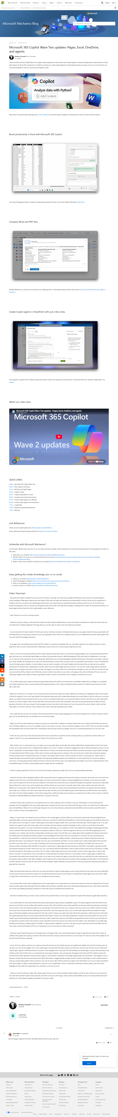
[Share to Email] (77, 1075)
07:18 (11, 500)
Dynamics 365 (62, 1090)
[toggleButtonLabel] (115, 8)
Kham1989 (16, 1033)
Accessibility (98, 1102)
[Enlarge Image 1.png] (55, 168)
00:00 (11, 484)
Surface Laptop (9, 1087)
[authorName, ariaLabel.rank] (11, 57)
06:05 (11, 497)
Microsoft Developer (82, 1087)
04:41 (11, 494)
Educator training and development (47, 1100)
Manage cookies (58, 1114)
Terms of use (66, 1114)
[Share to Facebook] (62, 1075)
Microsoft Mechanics (26, 8)
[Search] (102, 3)
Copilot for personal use (11, 1096)
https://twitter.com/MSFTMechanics (37, 579)
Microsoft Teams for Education (49, 1090)
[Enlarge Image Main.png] (55, 91)
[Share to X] (65, 1075)
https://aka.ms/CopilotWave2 (42, 528)
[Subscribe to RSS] (74, 1075)
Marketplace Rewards (83, 1102)
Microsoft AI (61, 1084)
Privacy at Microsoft (100, 1093)
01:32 (11, 489)
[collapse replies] (4, 1033)
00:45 (11, 487)
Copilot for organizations (11, 1093)
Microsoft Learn (81, 1090)
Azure (79, 1084)
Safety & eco (82, 1114)
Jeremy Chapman (43, 115)
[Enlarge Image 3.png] (55, 346)
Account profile (28, 1084)
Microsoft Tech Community (84, 1096)
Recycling (89, 1114)
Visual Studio (81, 1105)
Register (107, 3)
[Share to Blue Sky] (71, 1075)
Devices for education (47, 1087)
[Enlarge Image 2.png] (55, 256)
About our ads (96, 1114)
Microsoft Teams (62, 1099)
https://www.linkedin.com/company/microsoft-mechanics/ (51, 581)
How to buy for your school (48, 1096)
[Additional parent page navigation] (17, 8)
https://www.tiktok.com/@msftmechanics (45, 585)
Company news (99, 1090)
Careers (97, 1084)
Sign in (89, 1063)
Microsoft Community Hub (7, 8)
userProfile (104, 1005)
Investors (98, 1096)
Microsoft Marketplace (83, 1099)
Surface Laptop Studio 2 (11, 1090)
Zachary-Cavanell (20, 56)
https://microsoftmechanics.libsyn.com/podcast (65, 561)
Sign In (114, 3)
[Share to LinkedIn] (59, 1075)
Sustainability (99, 1105)
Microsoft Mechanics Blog (39, 8)
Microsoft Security (63, 1087)
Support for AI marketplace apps (85, 1093)
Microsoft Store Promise (30, 1102)
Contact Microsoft (43, 1114)
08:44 (11, 502)
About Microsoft (99, 1087)
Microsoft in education (47, 1084)
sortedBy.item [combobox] (109, 1028)
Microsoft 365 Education (47, 1093)
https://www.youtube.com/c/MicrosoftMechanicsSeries (47, 555)
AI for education (46, 1107)
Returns (26, 1093)
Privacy (50, 1114)
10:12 (11, 505)
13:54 (11, 510)
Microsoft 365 (62, 1093)
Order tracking (28, 1096)
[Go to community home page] (2, 2)
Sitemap (35, 1114)
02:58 (11, 492)
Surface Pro (8, 1084)
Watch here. (81, 202)
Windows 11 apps (10, 1105)
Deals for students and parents (49, 1104)
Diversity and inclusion (101, 1099)
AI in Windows (9, 1099)
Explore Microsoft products (12, 1102)
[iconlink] (13, 1015)
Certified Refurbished (29, 1099)
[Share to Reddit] (68, 1075)
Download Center (29, 1087)
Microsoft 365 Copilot (64, 1102)
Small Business (62, 1105)
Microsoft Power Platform (64, 1096)
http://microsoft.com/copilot (48, 531)
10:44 (11, 507)
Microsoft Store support (30, 1090)
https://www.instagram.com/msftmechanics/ (42, 583)
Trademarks (74, 1114)
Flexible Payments (29, 1105)
